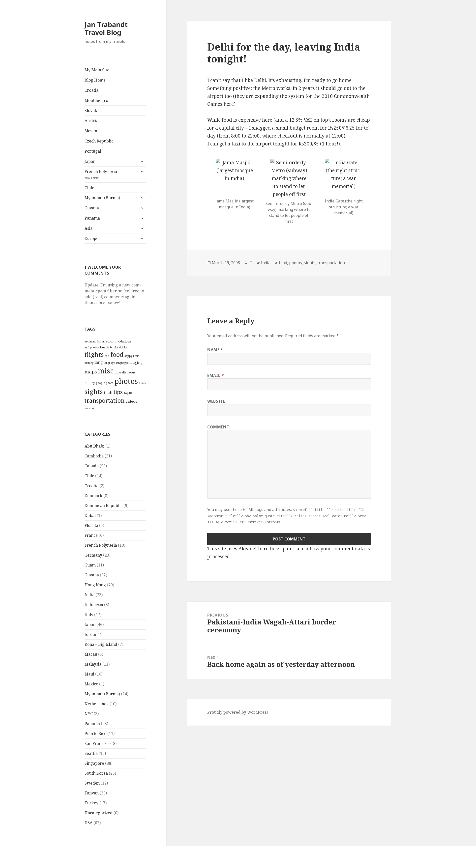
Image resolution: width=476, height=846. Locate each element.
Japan (90, 161)
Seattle (91, 753)
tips (118, 391)
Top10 (128, 393)
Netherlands (96, 703)
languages (122, 363)
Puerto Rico (95, 733)
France (91, 535)
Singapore (94, 763)
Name (215, 349)
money (90, 382)
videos (131, 401)
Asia (88, 228)
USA (88, 822)
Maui (89, 674)
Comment (218, 427)
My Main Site (97, 70)
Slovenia (93, 131)
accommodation (95, 341)
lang (98, 362)
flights (94, 354)
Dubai (90, 515)
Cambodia (94, 456)
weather (90, 408)
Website (216, 401)
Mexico (91, 684)
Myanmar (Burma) (102, 197)
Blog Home (95, 80)
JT (250, 262)
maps (91, 371)
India (89, 594)
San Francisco (98, 743)
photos (126, 381)
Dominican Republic (103, 505)
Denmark (93, 495)
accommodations (118, 341)
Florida (91, 525)
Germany (93, 555)
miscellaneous (125, 372)
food (116, 354)
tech (108, 392)
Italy (89, 614)
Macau (91, 654)
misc (106, 370)
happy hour (131, 356)
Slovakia (93, 110)
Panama (92, 218)
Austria (91, 120)
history (89, 363)
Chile (89, 187)
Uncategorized (99, 813)
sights (94, 391)
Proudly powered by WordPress (237, 712)
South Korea (96, 773)
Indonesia (94, 604)
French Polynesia (101, 174)
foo (107, 356)
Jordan (91, 634)
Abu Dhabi (94, 446)
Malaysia (93, 664)
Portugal (93, 151)
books (114, 347)
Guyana (92, 208)
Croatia (91, 90)
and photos (92, 347)
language (109, 363)
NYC (89, 713)
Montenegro (96, 100)
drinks (123, 347)
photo (110, 383)
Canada (92, 466)
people (100, 383)
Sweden (92, 783)
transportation (104, 400)
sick (142, 382)
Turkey (91, 803)
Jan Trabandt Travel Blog (106, 28)
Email (215, 375)
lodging (136, 362)
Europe (91, 238)
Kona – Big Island (101, 644)
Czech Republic (99, 141)
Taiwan (92, 793)
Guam (90, 565)
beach (104, 347)
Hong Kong (95, 585)
